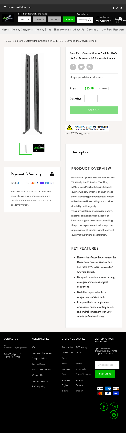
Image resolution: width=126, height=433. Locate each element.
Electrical (66, 379)
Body (64, 363)
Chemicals (80, 369)
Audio (78, 352)
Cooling (65, 374)
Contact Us (37, 375)
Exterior (65, 390)
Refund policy (38, 386)
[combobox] (85, 20)
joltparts (15, 354)
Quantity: (75, 99)
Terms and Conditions (42, 352)
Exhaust (79, 385)
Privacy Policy (38, 364)
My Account (103, 20)
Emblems (80, 379)
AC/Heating (81, 347)
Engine (65, 385)
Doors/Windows (83, 374)
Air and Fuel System (67, 355)
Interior (79, 390)
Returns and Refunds (41, 369)
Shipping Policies (39, 358)
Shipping (74, 77)
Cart (34, 347)
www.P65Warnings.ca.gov (77, 133)
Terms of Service (40, 380)
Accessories (67, 347)
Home (7, 41)
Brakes (79, 363)
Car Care (66, 369)
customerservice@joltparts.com (19, 7)
